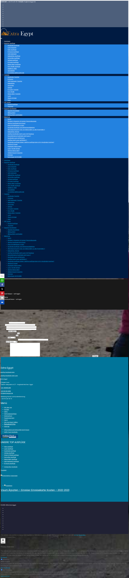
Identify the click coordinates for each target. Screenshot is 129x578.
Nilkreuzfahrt (11, 113)
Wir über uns (8, 407)
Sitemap (6, 426)
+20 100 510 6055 (6, 391)
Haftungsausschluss (10, 414)
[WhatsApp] (2, 280)
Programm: (5, 323)
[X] (2, 289)
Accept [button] (76, 535)
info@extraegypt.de (7, 393)
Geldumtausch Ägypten (15, 153)
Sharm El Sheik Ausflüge (11, 455)
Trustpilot (3, 470)
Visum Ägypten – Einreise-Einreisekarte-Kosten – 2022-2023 (35, 490)
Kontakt (6, 409)
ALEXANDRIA (11, 71)
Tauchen (10, 106)
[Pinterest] (2, 293)
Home (6, 297)
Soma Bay (11, 85)
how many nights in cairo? (9, 333)
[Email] (2, 298)
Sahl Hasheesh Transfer (15, 81)
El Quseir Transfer (13, 90)
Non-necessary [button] (5, 568)
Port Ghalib (11, 92)
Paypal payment (9, 418)
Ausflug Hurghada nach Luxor (9, 376)
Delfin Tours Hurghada (11, 432)
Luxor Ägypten (12, 47)
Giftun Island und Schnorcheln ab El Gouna (16, 430)
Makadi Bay (11, 83)
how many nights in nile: (8, 335)
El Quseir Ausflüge (13, 62)
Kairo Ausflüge (12, 50)
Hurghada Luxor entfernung (16, 138)
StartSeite (7, 41)
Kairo (9, 100)
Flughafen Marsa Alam (14, 146)
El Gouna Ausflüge (13, 52)
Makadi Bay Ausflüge (14, 56)
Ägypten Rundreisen (10, 108)
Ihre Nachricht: (5, 356)
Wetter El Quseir (13, 144)
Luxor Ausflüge (8, 449)
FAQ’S (9, 119)
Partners (10, 155)
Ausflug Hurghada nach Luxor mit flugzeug (21, 134)
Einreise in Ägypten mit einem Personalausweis (22, 121)
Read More (82, 535)
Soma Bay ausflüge (14, 58)
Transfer (6, 75)
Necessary (6, 559)
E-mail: (3, 327)
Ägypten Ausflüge (9, 43)
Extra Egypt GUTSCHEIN (15, 157)
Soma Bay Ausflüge (10, 457)
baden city (4, 337)
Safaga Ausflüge (13, 60)
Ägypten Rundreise (13, 111)
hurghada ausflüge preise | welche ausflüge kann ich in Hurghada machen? (31, 142)
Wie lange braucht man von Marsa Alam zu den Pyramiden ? (26, 130)
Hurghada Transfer (13, 77)
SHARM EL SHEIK (12, 69)
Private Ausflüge (13, 104)
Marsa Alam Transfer (14, 94)
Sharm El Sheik (12, 98)
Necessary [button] (4, 557)
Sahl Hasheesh (12, 54)
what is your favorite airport (9, 340)
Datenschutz (8, 416)
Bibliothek (7, 117)
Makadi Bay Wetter (13, 132)
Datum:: (3, 342)
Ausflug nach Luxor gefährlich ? (17, 140)
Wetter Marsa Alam (14, 151)
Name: (3, 325)
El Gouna (10, 79)
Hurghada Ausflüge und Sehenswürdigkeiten (21, 127)
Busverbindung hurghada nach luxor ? (19, 136)
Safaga (10, 87)
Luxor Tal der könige (14, 148)
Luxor (9, 96)
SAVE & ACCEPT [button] (5, 576)
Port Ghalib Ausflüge (14, 66)
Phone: (3, 329)
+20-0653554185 (6, 388)
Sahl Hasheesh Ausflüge (11, 461)
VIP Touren (7, 102)
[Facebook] (2, 284)
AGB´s (6, 412)
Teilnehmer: (4, 331)
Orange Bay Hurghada (10, 467)
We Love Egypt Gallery (11, 422)
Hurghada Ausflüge (13, 45)
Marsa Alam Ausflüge (14, 64)
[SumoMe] (2, 302)
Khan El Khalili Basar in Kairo (16, 125)
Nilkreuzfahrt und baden (15, 115)
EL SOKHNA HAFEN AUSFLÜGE (16, 73)
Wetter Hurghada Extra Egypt (16, 123)
